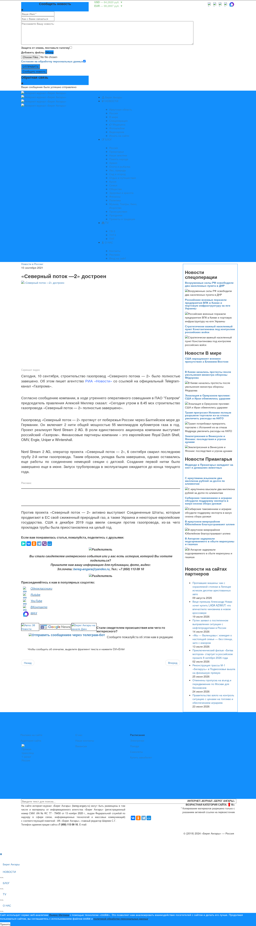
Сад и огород (117, 174)
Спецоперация (118, 120)
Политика (115, 200)
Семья (113, 185)
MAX (34, 613)
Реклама (114, 254)
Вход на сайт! (117, 258)
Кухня (112, 181)
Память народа (118, 159)
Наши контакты (84, 740)
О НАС (108, 242)
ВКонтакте (39, 607)
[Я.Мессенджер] (23, 543)
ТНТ (112, 238)
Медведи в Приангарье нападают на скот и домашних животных (209, 466)
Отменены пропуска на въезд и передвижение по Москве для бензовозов (211, 683)
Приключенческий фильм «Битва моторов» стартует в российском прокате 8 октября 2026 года (212, 654)
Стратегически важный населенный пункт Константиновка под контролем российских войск (210, 329)
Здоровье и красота (121, 193)
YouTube (36, 601)
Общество (115, 189)
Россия (113, 113)
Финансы (115, 196)
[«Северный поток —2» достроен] (100, 324)
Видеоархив (116, 132)
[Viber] (44, 543)
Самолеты (136, 752)
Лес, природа (117, 170)
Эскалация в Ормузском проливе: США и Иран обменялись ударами (207, 396)
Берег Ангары (113, 97)
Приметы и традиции (122, 219)
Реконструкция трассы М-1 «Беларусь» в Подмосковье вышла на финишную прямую (213, 669)
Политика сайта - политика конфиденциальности (49, 828)
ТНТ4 (112, 235)
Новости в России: (32, 264)
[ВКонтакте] (28, 543)
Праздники (115, 215)
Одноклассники (41, 588)
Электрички (137, 740)
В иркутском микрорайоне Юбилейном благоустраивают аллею (210, 522)
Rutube (35, 594)
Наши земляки (118, 155)
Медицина (118, 124)
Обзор (49, 52)
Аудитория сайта (30, 740)
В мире (113, 117)
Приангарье (116, 151)
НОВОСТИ (111, 101)
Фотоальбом (117, 128)
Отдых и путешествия (122, 178)
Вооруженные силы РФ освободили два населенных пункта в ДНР (209, 284)
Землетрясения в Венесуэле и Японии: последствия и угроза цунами (205, 439)
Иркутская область (120, 109)
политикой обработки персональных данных (121, 918)
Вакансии (81, 746)
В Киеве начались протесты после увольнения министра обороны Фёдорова (208, 374)
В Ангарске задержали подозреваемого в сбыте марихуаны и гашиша (209, 541)
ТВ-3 (112, 231)
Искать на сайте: (119, 135)
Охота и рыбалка (119, 166)
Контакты (115, 251)
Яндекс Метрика (59, 915)
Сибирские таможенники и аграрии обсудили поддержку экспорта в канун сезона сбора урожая (208, 500)
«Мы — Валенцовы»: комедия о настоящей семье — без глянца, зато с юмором (212, 639)
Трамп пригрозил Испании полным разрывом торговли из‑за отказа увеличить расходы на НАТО (208, 415)
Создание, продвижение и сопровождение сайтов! (204, 848)
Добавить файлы (32, 52)
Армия (113, 163)
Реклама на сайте (31, 735)
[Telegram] (39, 543)
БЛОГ (108, 139)
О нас (78, 735)
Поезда (134, 746)
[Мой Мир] (49, 543)
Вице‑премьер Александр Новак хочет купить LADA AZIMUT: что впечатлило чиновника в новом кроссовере (212, 607)
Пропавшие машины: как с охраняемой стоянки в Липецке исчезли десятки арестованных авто (211, 588)
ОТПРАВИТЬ (30, 66)
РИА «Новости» (98, 380)
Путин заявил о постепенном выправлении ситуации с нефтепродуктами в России (210, 624)
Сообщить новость (34, 71)
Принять (5, 924)
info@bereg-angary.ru (101, 824)
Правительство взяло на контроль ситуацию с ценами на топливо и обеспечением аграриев (213, 698)
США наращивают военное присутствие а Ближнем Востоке (206, 360)
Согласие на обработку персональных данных (52, 61)
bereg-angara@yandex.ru (91, 569)
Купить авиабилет (141, 757)
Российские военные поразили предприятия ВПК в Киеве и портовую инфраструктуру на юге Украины (207, 304)
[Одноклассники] (34, 543)
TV (106, 223)
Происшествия (118, 211)
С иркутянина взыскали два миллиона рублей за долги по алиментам (205, 481)
